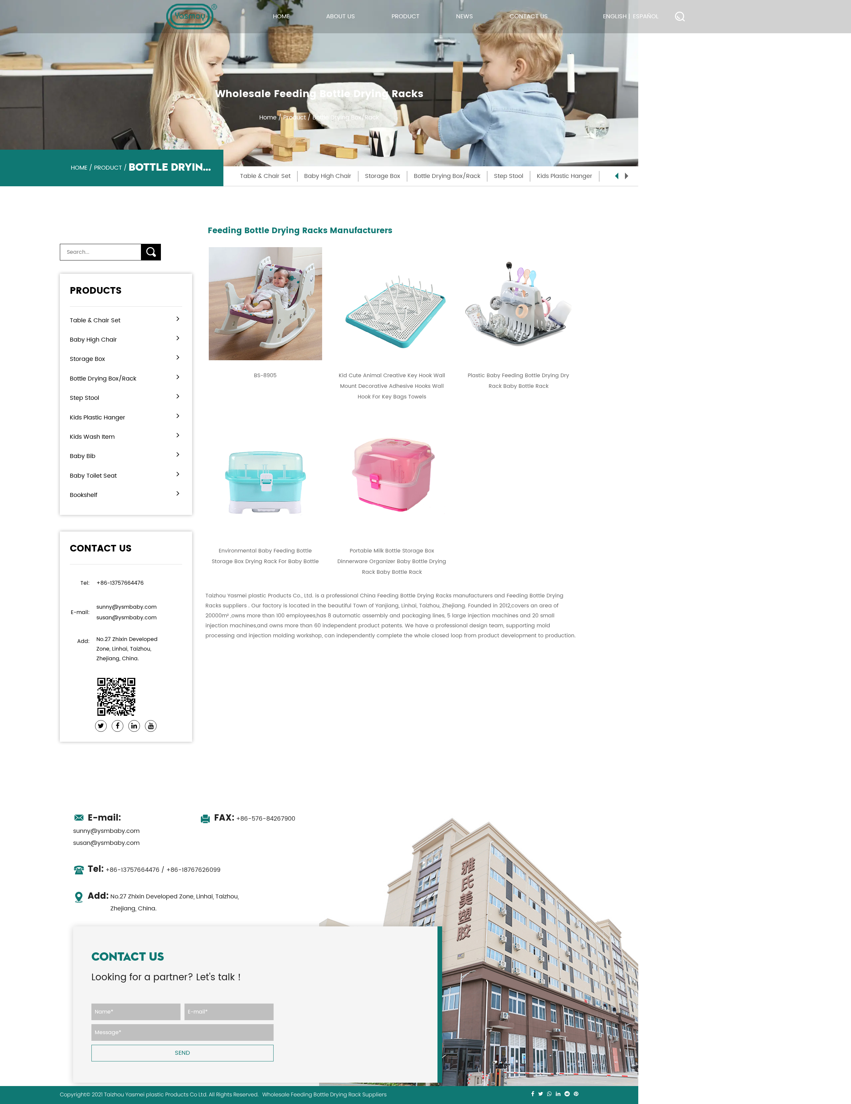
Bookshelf (83, 495)
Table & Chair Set (412, 32)
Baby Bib (82, 456)
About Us (340, 16)
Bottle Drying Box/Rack (407, 30)
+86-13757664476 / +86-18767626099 (154, 870)
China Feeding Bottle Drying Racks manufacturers (426, 595)
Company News (476, 32)
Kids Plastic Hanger (564, 176)
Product (406, 16)
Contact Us (529, 16)
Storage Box (382, 176)
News (464, 16)
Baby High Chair (327, 176)
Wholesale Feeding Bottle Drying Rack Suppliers (324, 1095)
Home (281, 16)
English (615, 16)
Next (626, 176)
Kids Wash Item (92, 437)
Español (646, 16)
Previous (616, 176)
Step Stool (508, 176)
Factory (336, 32)
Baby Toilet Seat (93, 476)
